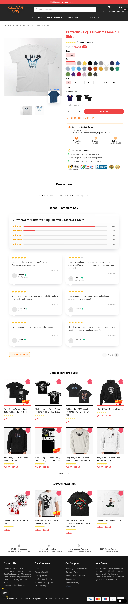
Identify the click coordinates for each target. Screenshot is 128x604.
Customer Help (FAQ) (74, 583)
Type (68, 51)
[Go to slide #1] (26, 110)
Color (68, 59)
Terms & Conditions (43, 572)
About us (39, 569)
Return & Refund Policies (75, 576)
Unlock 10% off (5, 593)
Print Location (71, 92)
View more (64, 474)
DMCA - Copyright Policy (45, 579)
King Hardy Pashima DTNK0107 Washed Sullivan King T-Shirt (78, 523)
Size (67, 79)
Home (6, 25)
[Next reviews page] (116, 355)
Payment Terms (72, 572)
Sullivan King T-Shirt (41, 25)
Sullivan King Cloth (20, 25)
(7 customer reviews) (85, 42)
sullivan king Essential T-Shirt (110, 520)
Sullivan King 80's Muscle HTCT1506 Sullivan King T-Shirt (78, 412)
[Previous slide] (7, 67)
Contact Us (70, 579)
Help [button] (123, 601)
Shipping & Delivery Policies (76, 569)
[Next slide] (58, 67)
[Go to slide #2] (40, 110)
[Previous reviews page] (104, 355)
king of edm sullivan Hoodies (110, 409)
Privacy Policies (42, 576)
